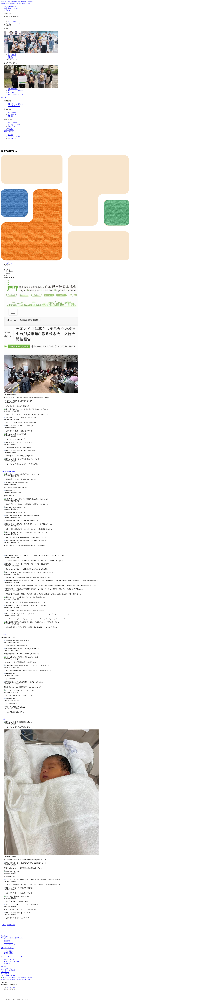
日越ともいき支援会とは (15, 104)
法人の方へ (11, 92)
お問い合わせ (8, 10)
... (2, 471)
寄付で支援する (13, 89)
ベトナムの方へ (9, 128)
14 (4, 925)
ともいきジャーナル (14, 23)
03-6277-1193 (11, 987)
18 (7, 471)
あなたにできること (20, 956)
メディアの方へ (9, 130)
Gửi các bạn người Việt (10, 6)
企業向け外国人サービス (15, 94)
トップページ (8, 263)
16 (4, 471)
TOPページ (4, 936)
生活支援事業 (12, 54)
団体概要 (7, 941)
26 (14, 925)
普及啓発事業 (12, 56)
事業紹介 (11, 948)
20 (11, 471)
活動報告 (10, 58)
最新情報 (10, 135)
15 (5, 925)
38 (14, 471)
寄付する (3, 97)
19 (9, 471)
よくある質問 (12, 138)
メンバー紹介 (12, 21)
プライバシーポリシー (15, 136)
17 (5, 471)
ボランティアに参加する (15, 90)
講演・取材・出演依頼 (11, 8)
